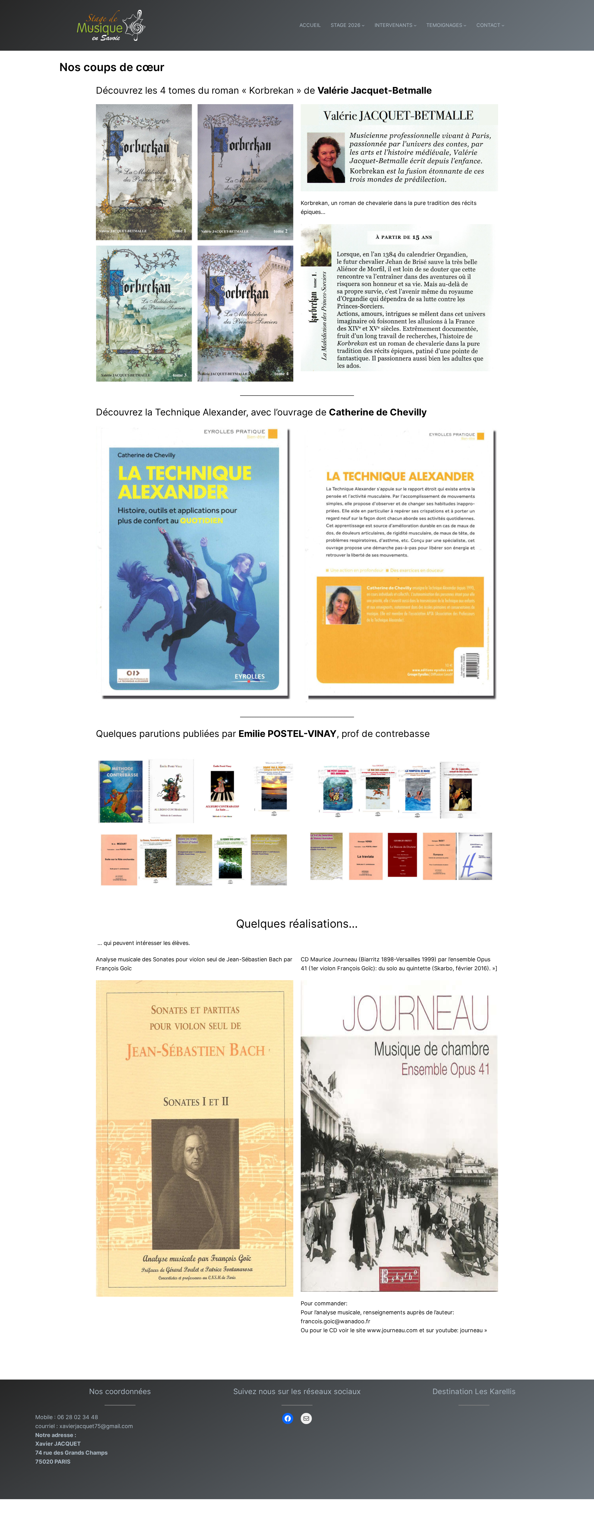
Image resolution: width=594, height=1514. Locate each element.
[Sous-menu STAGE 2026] (363, 25)
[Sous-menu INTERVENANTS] (415, 25)
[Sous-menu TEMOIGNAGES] (465, 25)
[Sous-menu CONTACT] (503, 25)
